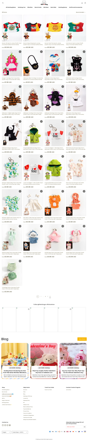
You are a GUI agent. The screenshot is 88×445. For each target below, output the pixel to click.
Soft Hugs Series (5, 402)
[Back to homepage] (44, 3)
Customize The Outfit (27, 417)
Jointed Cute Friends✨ (7, 404)
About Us (25, 389)
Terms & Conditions (27, 413)
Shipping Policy (26, 400)
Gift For (3, 398)
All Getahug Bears (5, 389)
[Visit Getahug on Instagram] (5, 425)
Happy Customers (6, 400)
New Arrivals (4, 391)
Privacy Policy (26, 411)
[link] (11, 7)
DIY (24, 402)
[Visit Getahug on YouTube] (10, 425)
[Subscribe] (84, 427)
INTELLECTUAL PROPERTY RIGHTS (29, 419)
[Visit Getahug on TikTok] (7, 425)
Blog (24, 394)
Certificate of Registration (28, 415)
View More (82, 339)
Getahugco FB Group (27, 396)
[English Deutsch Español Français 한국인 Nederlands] (6, 432)
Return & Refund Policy (28, 406)
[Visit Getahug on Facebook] (3, 425)
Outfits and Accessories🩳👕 (8, 394)
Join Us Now (68, 389)
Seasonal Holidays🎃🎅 (7, 396)
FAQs (24, 391)
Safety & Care (26, 404)
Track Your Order (48, 389)
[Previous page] (37, 296)
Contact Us (25, 398)
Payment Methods (27, 409)
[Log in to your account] (82, 3)
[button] (3, 3)
